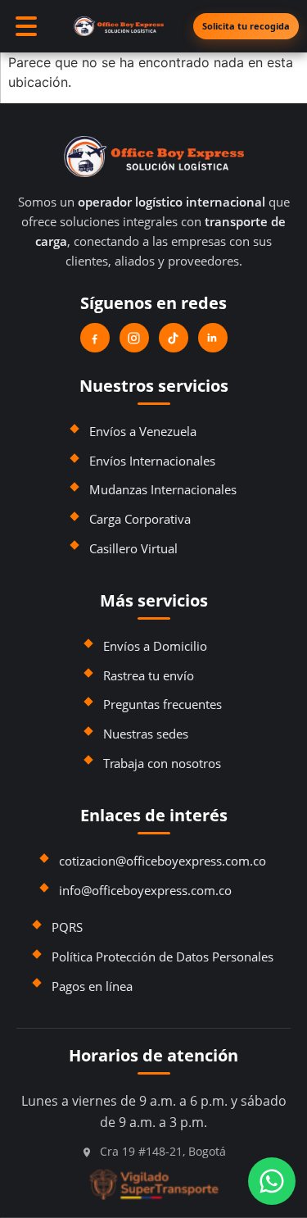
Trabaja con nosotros (162, 763)
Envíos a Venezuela (142, 431)
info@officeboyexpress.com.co (145, 890)
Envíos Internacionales (152, 460)
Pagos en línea (92, 986)
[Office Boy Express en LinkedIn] (213, 337)
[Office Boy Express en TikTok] (173, 337)
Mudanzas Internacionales (163, 489)
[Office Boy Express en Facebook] (95, 337)
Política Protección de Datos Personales (162, 956)
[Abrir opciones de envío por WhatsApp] (272, 1181)
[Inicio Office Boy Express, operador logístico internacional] (153, 156)
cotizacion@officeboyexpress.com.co (162, 860)
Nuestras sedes (145, 733)
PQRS (67, 927)
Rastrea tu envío (148, 675)
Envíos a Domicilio (155, 646)
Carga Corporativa (140, 519)
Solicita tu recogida (246, 26)
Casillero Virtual (133, 548)
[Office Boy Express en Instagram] (134, 337)
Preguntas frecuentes (162, 704)
